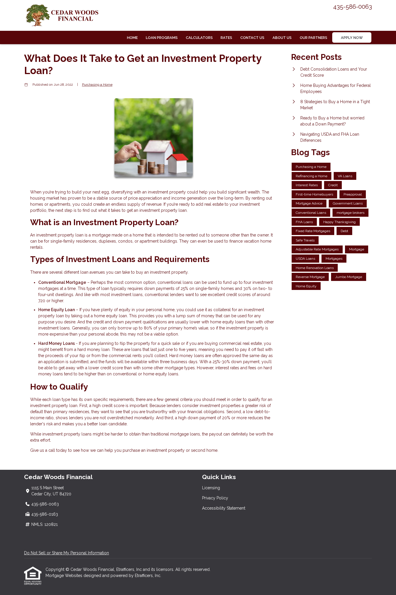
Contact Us (252, 37)
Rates (226, 37)
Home (132, 37)
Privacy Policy (215, 498)
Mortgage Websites (64, 575)
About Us (282, 37)
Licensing (211, 487)
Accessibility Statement (223, 508)
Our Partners (313, 37)
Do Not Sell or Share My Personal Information (66, 553)
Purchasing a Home (97, 85)
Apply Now (352, 37)
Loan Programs (162, 37)
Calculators (199, 37)
